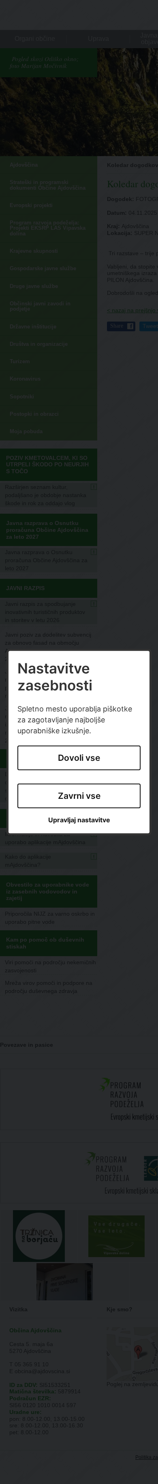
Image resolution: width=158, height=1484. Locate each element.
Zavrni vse (79, 796)
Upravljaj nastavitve (79, 820)
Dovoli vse (79, 758)
